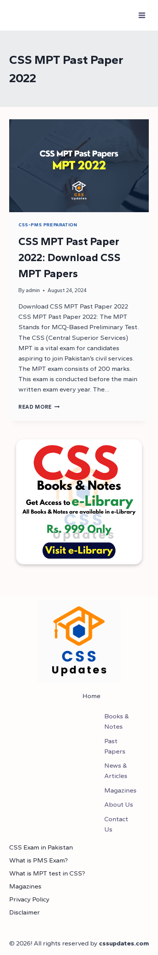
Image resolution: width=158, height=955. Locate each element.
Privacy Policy (29, 899)
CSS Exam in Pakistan (41, 847)
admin (33, 290)
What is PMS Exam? (38, 860)
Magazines (25, 886)
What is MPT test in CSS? (47, 873)
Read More (39, 407)
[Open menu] (142, 15)
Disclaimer (24, 912)
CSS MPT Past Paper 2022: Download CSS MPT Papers (69, 257)
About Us (118, 804)
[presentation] (79, 165)
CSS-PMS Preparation (47, 224)
